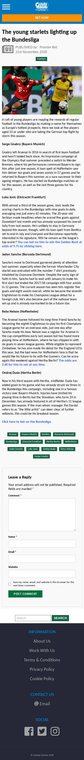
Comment (14, 495)
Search (60, 618)
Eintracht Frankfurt (31, 442)
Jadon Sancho (16, 449)
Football (41, 59)
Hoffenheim (71, 442)
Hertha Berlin (53, 442)
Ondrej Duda (49, 449)
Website (13, 567)
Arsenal (13, 434)
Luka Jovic (33, 449)
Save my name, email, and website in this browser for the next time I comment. (43, 584)
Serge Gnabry (41, 456)
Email (12, 552)
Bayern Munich (29, 434)
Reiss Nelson (67, 449)
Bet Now (42, 18)
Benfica (45, 434)
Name (12, 537)
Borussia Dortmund (64, 434)
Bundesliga (11, 442)
